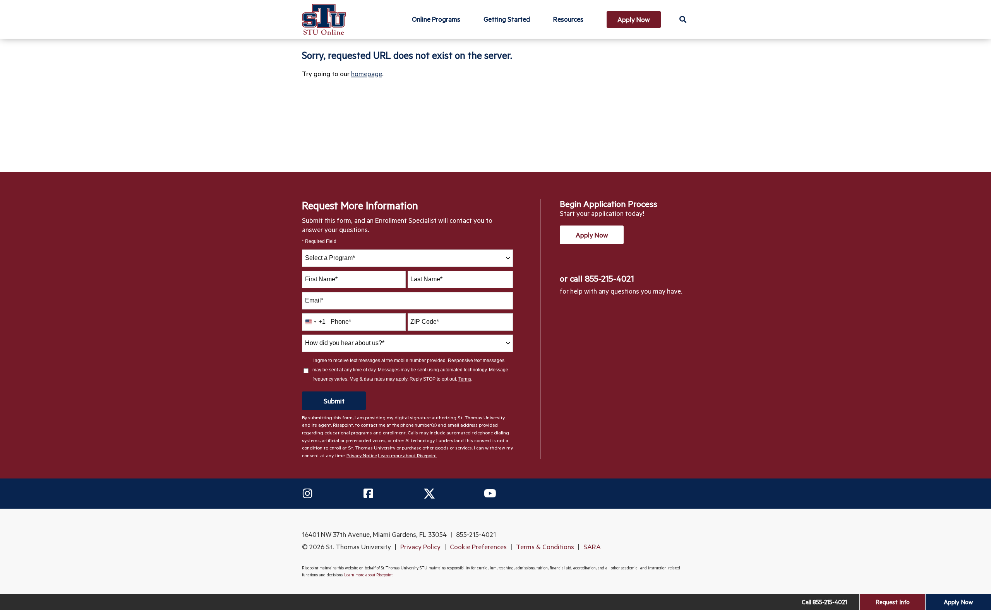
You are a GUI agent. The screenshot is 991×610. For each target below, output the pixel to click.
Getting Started (506, 19)
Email (314, 300)
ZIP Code (424, 321)
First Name (321, 279)
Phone (341, 321)
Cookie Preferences (478, 546)
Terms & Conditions (545, 546)
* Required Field (319, 241)
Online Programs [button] (436, 19)
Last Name (426, 279)
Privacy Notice (361, 455)
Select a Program (330, 258)
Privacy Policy (420, 546)
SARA (592, 546)
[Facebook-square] (368, 493)
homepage (366, 73)
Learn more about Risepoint (407, 455)
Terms (464, 379)
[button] (682, 19)
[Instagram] (307, 493)
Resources (568, 19)
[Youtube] (490, 493)
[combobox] (407, 258)
